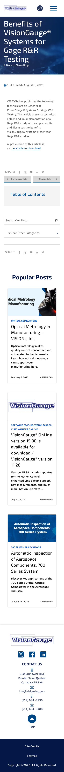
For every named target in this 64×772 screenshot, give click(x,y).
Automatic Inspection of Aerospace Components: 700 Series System (32, 561)
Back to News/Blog (17, 65)
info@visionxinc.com (32, 691)
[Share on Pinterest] (42, 172)
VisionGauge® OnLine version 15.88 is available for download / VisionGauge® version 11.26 (32, 449)
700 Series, (17, 547)
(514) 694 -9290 (32, 700)
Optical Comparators (24, 321)
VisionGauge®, (43, 425)
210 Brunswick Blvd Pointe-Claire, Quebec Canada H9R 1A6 (32, 678)
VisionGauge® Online (24, 429)
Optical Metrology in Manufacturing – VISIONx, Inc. (30, 332)
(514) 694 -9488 (32, 709)
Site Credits (32, 746)
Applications (33, 547)
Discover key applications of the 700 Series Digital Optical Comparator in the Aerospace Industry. (31, 585)
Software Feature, (22, 425)
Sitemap (32, 755)
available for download (26, 148)
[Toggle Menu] (53, 9)
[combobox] (32, 233)
